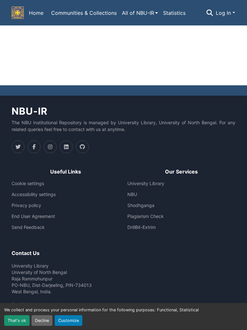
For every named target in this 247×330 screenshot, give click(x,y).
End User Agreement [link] (33, 216)
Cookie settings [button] (28, 183)
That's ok (17, 320)
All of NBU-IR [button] (138, 13)
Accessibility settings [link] (34, 194)
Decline (42, 320)
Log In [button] (224, 13)
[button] (18, 12)
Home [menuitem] (36, 13)
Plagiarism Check (145, 216)
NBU (132, 194)
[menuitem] (140, 13)
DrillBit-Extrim (141, 227)
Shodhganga (140, 205)
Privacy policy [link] (26, 205)
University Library (145, 183)
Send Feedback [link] (28, 227)
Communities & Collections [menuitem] (84, 13)
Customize (68, 320)
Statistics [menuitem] (174, 13)
